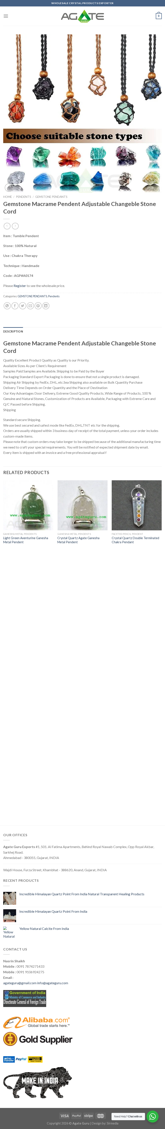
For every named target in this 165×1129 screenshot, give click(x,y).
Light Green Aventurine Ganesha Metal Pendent (25, 540)
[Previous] (3, 652)
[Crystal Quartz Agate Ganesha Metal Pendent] (82, 505)
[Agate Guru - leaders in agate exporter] (82, 16)
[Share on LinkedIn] (45, 305)
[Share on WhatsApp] (7, 305)
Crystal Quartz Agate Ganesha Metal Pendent (78, 540)
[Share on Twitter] (22, 305)
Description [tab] (13, 331)
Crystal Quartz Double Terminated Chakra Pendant (135, 540)
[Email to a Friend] (30, 305)
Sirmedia (112, 1123)
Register (20, 286)
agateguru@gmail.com (20, 983)
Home (7, 196)
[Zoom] (9, 187)
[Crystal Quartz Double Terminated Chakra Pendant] (137, 505)
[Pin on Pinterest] (38, 305)
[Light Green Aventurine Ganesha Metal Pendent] (28, 505)
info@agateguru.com (52, 983)
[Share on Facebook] (14, 305)
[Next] (161, 652)
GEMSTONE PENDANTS (51, 196)
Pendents (23, 196)
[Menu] (5, 16)
